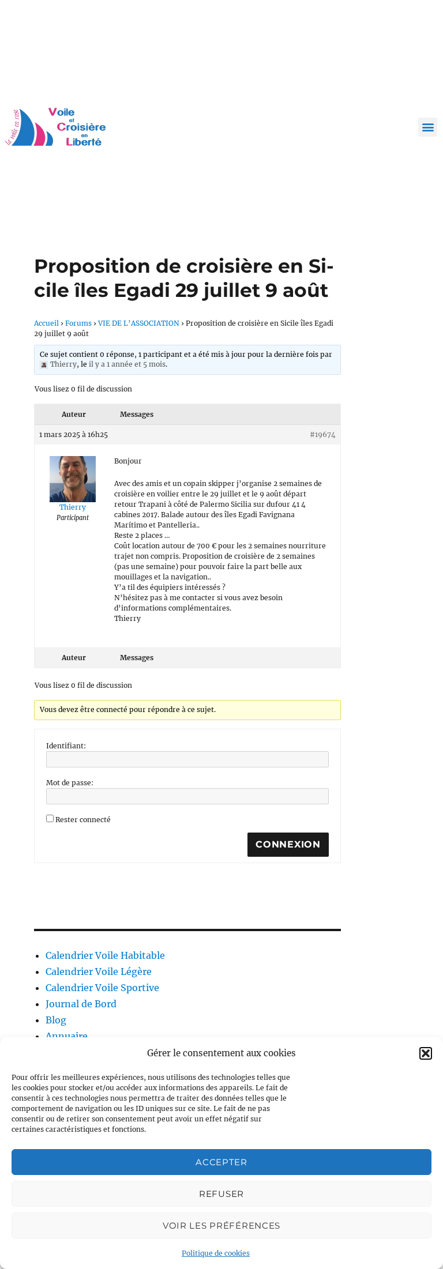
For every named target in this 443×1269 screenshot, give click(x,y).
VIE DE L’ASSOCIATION (138, 323)
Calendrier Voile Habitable (105, 955)
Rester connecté (83, 819)
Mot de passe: (69, 782)
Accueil (46, 323)
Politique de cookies (216, 1253)
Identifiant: (66, 745)
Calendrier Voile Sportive (102, 987)
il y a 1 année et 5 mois (127, 364)
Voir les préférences (221, 1225)
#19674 (323, 434)
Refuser (221, 1193)
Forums (78, 323)
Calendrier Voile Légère (99, 971)
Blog (56, 1020)
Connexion (288, 844)
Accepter (221, 1162)
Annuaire (67, 1036)
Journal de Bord (81, 1004)
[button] (425, 1053)
